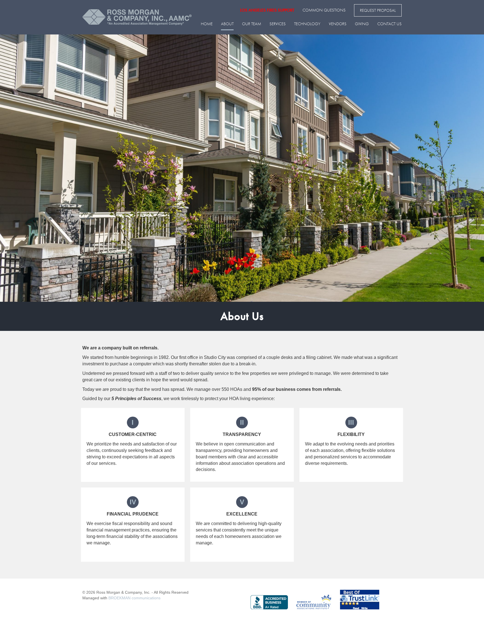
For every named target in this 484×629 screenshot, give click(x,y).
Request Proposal (378, 10)
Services (277, 24)
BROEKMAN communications (134, 598)
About (227, 24)
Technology (307, 24)
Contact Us (389, 24)
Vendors (337, 24)
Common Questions (324, 10)
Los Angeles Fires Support (267, 10)
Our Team (251, 24)
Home (207, 24)
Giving (362, 24)
